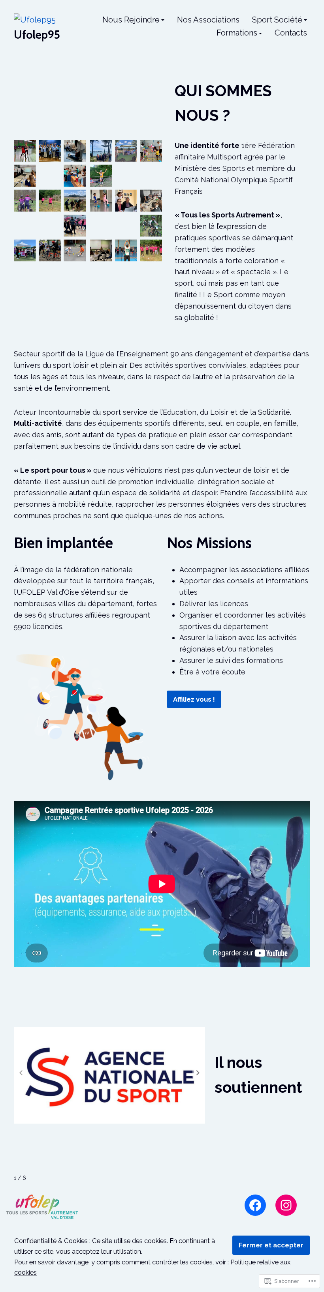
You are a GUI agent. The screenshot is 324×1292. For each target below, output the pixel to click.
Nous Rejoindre (131, 20)
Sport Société (277, 20)
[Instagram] (286, 1205)
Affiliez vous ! (194, 699)
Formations (237, 33)
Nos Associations (208, 20)
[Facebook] (255, 1205)
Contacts (291, 33)
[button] (197, 1073)
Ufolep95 (37, 34)
